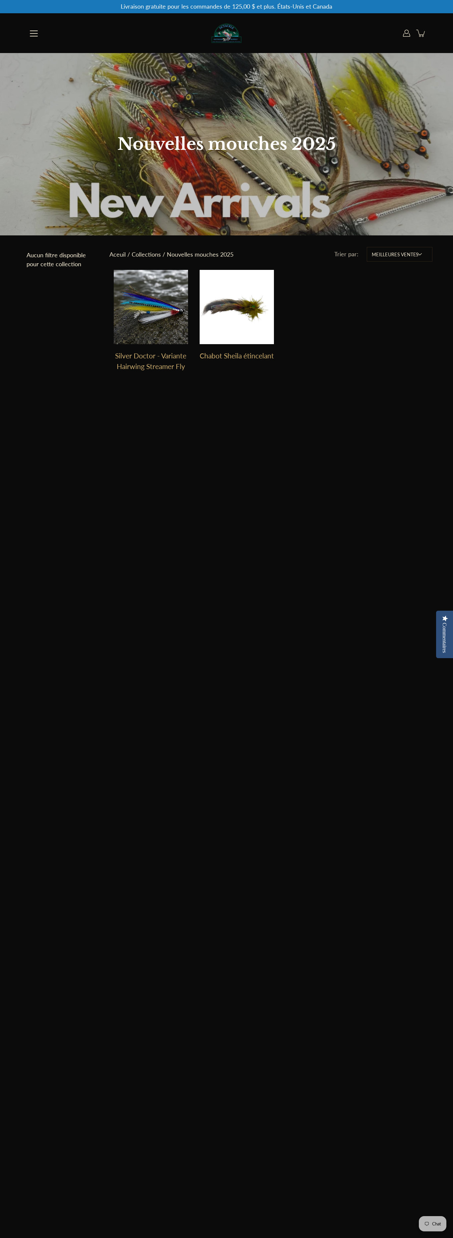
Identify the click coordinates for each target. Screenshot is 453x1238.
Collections (146, 254)
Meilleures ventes (395, 254)
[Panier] (421, 33)
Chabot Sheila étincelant (237, 355)
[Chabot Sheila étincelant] (236, 307)
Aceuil (117, 254)
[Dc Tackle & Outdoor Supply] (226, 33)
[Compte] (406, 33)
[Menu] (34, 33)
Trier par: (346, 254)
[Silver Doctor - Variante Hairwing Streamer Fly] (150, 307)
